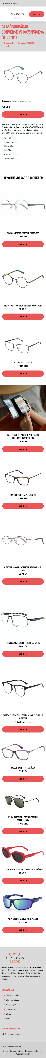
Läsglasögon (25, 101)
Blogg (8, 1014)
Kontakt (13, 1051)
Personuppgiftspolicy (34, 1051)
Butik (8, 1018)
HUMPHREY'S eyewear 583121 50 (23, 494)
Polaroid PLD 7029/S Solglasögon (23, 918)
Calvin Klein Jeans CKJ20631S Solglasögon (23, 869)
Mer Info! (23, 114)
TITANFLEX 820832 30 (23, 362)
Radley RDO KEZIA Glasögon (23, 767)
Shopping (36, 14)
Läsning (15, 101)
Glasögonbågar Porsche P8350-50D (23, 233)
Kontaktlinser (11, 1009)
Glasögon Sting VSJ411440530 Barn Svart (23, 305)
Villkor (20, 1051)
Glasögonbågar (12, 1000)
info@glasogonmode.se (10, 3)
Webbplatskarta (23, 1054)
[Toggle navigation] (5, 14)
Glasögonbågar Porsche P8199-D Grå (23, 642)
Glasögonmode (12, 995)
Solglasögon (11, 1004)
